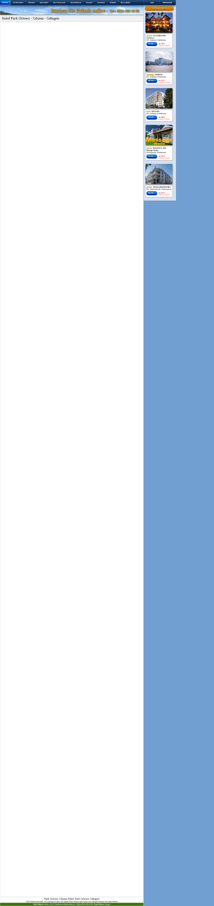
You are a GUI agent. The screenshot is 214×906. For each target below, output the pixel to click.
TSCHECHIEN (18, 2)
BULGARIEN (125, 2)
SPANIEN (31, 2)
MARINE (154, 75)
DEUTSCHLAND (59, 2)
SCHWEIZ (101, 2)
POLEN (5, 2)
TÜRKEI (113, 2)
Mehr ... (151, 44)
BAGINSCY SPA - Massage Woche (156, 149)
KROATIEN (44, 2)
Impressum (167, 2)
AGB (152, 2)
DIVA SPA (152, 111)
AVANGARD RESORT (158, 187)
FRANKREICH (75, 2)
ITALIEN (89, 2)
